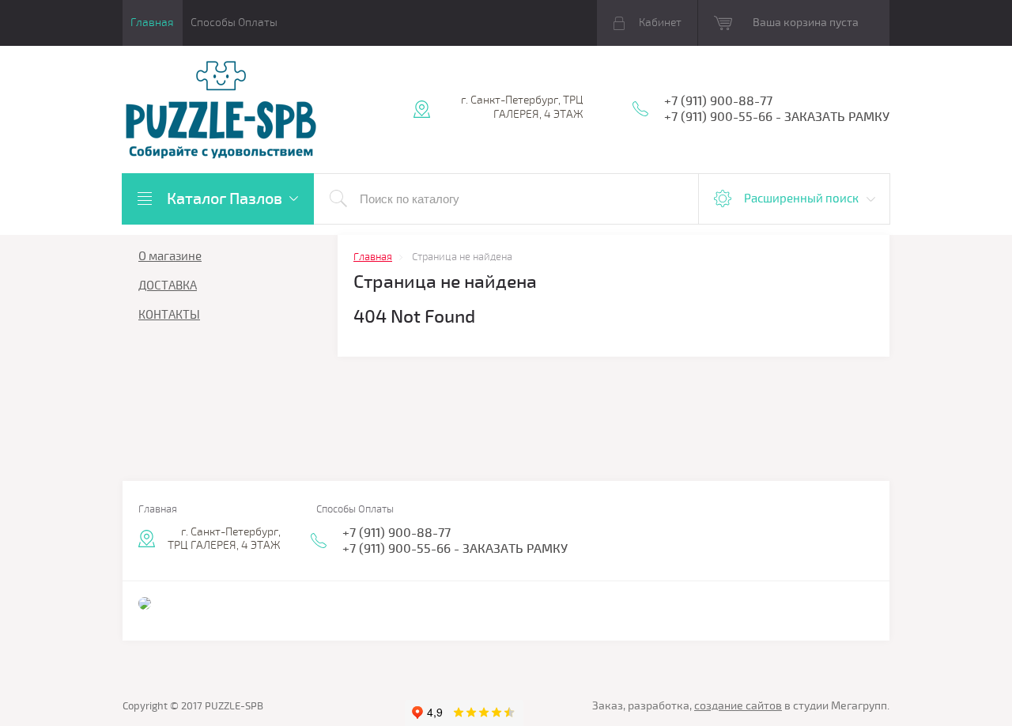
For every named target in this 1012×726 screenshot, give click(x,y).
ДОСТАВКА (167, 285)
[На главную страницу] (221, 111)
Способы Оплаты (234, 22)
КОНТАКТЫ (169, 315)
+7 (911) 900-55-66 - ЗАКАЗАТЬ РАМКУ (776, 117)
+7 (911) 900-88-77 (718, 101)
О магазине (170, 256)
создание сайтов (738, 706)
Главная (152, 22)
